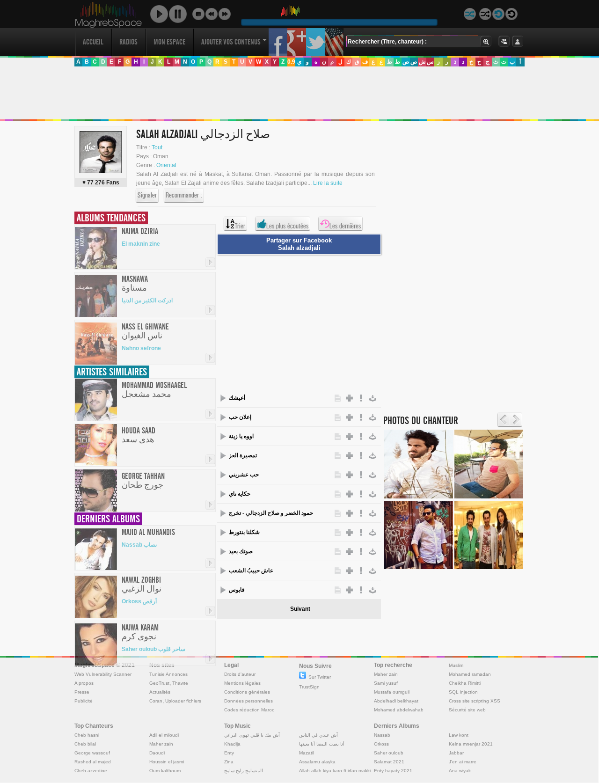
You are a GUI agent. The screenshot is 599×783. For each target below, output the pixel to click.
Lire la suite (328, 183)
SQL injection (463, 692)
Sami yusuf (386, 683)
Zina (229, 761)
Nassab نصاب (139, 545)
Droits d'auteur (240, 674)
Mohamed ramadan (470, 674)
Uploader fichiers (183, 700)
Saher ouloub (388, 752)
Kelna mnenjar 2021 (471, 743)
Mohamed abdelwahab (399, 709)
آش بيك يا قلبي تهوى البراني (252, 735)
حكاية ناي (239, 493)
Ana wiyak (460, 770)
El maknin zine (141, 244)
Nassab (382, 735)
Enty (229, 752)
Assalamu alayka (317, 761)
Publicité (83, 700)
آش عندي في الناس (318, 735)
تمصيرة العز (243, 455)
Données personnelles (248, 700)
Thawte (180, 683)
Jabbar (456, 752)
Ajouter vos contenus (231, 41)
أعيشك (237, 398)
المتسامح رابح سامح (243, 770)
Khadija (232, 743)
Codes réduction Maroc (249, 709)
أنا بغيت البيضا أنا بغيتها (321, 743)
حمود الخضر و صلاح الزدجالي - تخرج (271, 513)
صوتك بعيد (241, 551)
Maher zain (386, 674)
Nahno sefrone (141, 348)
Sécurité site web (467, 709)
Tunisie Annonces (168, 674)
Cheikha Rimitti (465, 683)
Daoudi (157, 752)
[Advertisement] (299, 93)
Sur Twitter (319, 677)
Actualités (159, 692)
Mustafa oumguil (391, 692)
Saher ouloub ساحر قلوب (153, 649)
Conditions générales (247, 692)
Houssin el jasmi (166, 761)
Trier (240, 226)
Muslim (456, 665)
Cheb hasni (86, 735)
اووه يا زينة (241, 436)
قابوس (237, 589)
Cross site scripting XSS (474, 700)
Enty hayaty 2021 (393, 770)
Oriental (166, 165)
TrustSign (309, 686)
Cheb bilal (85, 743)
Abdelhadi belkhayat (396, 700)
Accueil (93, 41)
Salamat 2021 (389, 761)
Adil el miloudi (164, 735)
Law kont (458, 735)
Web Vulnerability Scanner (102, 674)
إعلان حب (240, 417)
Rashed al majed (92, 761)
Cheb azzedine (90, 770)
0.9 (291, 62)
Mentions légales (242, 683)
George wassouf (92, 752)
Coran (155, 700)
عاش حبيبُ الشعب (251, 570)
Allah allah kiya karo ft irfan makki (335, 770)
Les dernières (345, 226)
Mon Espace (169, 41)
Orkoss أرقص (139, 601)
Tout (157, 147)
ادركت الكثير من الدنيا (147, 300)
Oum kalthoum (165, 770)
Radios (128, 41)
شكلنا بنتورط (244, 532)
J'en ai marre (462, 761)
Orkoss (381, 743)
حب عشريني (244, 474)
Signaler (147, 195)
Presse (81, 692)
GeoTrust (159, 683)
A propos (84, 683)
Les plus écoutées (287, 226)
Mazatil (306, 752)
